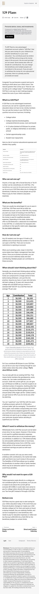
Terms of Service (31, 541)
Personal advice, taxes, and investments (19, 27)
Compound (22, 541)
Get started (9, 36)
